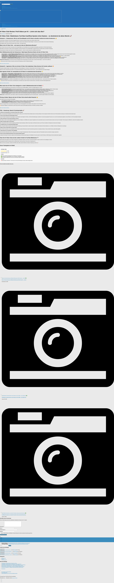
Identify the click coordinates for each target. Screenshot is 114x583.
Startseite (3, 5)
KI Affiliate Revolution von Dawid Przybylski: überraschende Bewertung (14, 514)
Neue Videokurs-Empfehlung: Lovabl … (6, 554)
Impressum (3, 568)
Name (1, 528)
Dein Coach (3, 33)
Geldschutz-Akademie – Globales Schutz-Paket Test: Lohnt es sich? (12, 567)
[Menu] (0, 570)
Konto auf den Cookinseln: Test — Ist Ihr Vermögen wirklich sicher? (12, 565)
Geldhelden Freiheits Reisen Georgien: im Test (9, 563)
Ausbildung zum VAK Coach (6, 7)
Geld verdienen (4, 559)
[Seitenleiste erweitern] (0, 536)
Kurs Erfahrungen (4, 572)
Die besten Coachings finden (6, 571)
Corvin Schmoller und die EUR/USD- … (6, 551)
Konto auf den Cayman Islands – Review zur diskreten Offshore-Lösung (13, 566)
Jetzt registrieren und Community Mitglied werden (9, 8)
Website (1, 531)
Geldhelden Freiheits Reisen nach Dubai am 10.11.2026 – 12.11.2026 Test (14, 397)
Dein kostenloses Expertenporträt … (5, 553)
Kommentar (2, 526)
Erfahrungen (4, 6)
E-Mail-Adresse (2, 529)
